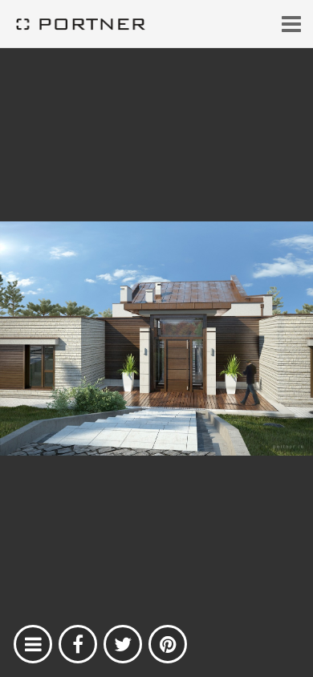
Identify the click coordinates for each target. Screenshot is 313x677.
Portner (80, 24)
